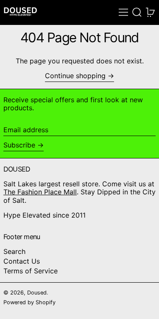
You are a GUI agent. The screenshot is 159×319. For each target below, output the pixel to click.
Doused (37, 292)
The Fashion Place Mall (40, 192)
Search (14, 251)
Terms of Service (30, 271)
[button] (137, 12)
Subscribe (19, 145)
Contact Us (21, 261)
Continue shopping (75, 76)
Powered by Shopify (29, 302)
